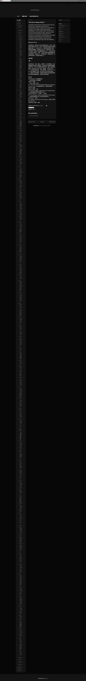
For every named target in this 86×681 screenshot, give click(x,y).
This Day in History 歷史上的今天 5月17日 (20, 320)
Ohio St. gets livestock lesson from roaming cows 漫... (20, 105)
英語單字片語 (61, 37)
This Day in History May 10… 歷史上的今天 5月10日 (20, 464)
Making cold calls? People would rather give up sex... (20, 184)
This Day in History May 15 (20, 362)
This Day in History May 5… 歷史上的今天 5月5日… (20, 568)
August (20, 32)
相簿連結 (60, 20)
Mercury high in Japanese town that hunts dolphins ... (20, 413)
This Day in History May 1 (20, 653)
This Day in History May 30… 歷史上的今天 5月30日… (20, 74)
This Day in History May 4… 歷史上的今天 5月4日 (20, 591)
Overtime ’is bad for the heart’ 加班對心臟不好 (20, 248)
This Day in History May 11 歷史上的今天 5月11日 (20, 445)
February (20, 661)
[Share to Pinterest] (33, 107)
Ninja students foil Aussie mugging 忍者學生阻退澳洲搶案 (20, 149)
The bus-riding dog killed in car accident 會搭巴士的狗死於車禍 (20, 579)
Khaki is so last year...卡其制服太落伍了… (20, 54)
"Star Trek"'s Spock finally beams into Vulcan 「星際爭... (20, 205)
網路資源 (60, 35)
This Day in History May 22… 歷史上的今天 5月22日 (20, 239)
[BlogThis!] (30, 107)
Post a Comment (34, 115)
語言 (60, 40)
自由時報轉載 (61, 25)
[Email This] (29, 107)
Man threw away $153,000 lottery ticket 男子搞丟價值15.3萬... (20, 286)
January (20, 664)
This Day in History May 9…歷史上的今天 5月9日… (20, 484)
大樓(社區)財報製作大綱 (33, 16)
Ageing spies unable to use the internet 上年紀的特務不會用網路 (20, 496)
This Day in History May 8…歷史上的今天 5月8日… (20, 507)
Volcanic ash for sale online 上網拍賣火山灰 (20, 454)
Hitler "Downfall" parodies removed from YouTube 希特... (20, 330)
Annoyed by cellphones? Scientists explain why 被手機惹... (20, 63)
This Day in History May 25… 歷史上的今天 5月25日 (20, 161)
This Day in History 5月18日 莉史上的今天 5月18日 (20, 297)
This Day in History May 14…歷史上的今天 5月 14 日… (20, 382)
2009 (19, 667)
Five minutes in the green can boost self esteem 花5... (20, 557)
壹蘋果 (33, 109)
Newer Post (31, 121)
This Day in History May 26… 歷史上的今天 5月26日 (20, 138)
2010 (19, 25)
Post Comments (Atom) (45, 125)
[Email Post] (46, 105)
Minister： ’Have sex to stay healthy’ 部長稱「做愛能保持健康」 (20, 172)
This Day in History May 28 (20, 113)
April (20, 657)
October (20, 26)
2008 (19, 668)
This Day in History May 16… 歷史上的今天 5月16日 (20, 341)
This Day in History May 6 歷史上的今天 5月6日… (20, 547)
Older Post (52, 121)
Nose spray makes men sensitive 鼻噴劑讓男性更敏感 (20, 392)
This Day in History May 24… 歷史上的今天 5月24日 (20, 195)
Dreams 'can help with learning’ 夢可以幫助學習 (20, 537)
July (20, 35)
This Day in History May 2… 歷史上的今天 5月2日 (20, 632)
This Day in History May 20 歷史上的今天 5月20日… (20, 258)
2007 (19, 670)
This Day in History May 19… (20, 277)
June (20, 36)
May (20, 38)
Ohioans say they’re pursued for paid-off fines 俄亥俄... (20, 371)
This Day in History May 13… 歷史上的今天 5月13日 (20, 403)
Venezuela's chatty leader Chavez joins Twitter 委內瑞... (20, 600)
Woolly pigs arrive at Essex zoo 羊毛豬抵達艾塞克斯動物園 (20, 434)
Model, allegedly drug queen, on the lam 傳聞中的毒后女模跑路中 (20, 309)
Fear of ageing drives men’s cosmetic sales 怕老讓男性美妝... (20, 227)
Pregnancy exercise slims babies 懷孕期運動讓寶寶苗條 (20, 121)
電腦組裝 (60, 33)
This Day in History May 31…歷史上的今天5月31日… (20, 44)
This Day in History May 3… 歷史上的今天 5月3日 (20, 610)
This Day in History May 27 (20, 130)
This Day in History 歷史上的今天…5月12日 (20, 423)
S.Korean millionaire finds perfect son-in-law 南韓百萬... (20, 269)
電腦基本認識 (24, 16)
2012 (19, 22)
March (20, 659)
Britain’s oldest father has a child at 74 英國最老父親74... (20, 84)
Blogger (46, 678)
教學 (60, 29)
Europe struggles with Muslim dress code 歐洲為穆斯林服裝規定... (20, 621)
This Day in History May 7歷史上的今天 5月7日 (20, 529)
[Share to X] (31, 107)
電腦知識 (60, 31)
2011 (19, 23)
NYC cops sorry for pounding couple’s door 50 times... (20, 518)
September (21, 30)
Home (18, 16)
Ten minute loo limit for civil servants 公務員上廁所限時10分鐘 (20, 353)
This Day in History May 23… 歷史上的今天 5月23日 (20, 216)
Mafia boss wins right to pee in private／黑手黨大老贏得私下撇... (20, 644)
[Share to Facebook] (32, 107)
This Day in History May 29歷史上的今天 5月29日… (20, 94)
